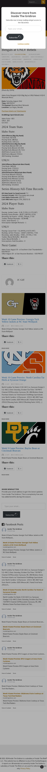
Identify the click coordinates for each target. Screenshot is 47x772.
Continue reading (23, 44)
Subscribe (13, 37)
